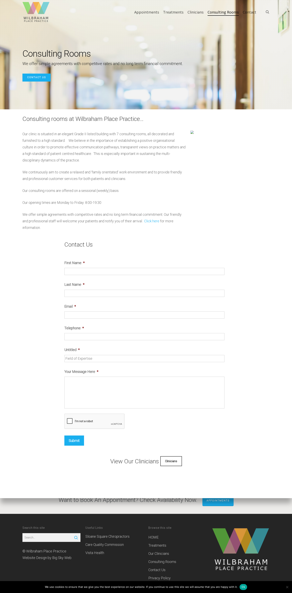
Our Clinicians (158, 553)
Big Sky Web (62, 558)
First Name (74, 263)
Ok (243, 586)
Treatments (157, 545)
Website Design (34, 558)
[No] (287, 587)
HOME (153, 537)
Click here (151, 221)
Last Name (74, 284)
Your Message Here (81, 371)
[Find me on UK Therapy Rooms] (192, 135)
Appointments (218, 500)
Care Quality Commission (104, 544)
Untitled (72, 350)
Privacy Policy (159, 578)
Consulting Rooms (162, 562)
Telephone (74, 328)
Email (70, 306)
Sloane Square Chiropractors (107, 536)
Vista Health (94, 553)
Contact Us (36, 77)
